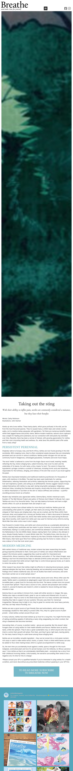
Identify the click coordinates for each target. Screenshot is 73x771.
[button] (45, 8)
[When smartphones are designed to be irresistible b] (53, 716)
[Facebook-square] (65, 8)
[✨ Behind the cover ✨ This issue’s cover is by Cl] (20, 750)
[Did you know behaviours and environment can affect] (53, 750)
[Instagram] (69, 8)
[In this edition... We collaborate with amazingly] (20, 716)
